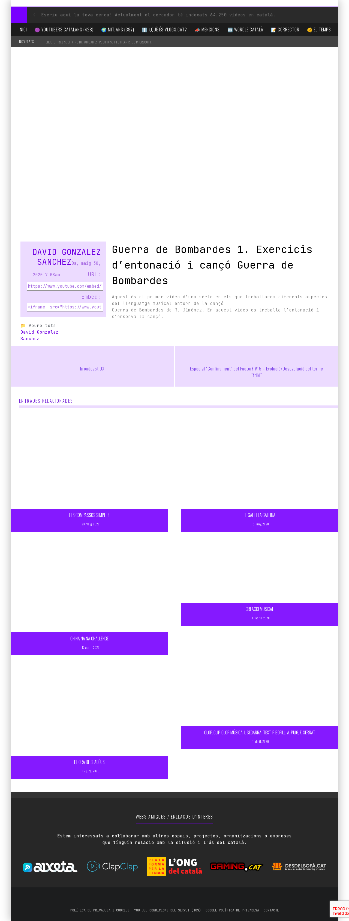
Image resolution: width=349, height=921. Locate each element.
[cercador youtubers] (19, 15)
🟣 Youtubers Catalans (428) (64, 29)
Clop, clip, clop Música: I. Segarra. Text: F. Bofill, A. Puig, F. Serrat (259, 732)
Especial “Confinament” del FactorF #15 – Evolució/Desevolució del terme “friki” (256, 371)
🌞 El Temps (319, 29)
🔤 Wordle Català (245, 29)
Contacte (271, 910)
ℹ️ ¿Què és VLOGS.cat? (164, 29)
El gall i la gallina (259, 515)
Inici (23, 29)
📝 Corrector (285, 29)
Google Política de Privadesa (232, 910)
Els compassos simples (89, 515)
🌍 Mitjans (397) (117, 29)
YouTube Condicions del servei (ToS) (167, 910)
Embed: (91, 297)
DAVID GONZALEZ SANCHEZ (66, 256)
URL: (94, 274)
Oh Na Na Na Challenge (89, 638)
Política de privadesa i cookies (100, 910)
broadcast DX (92, 368)
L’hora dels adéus (89, 762)
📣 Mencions (207, 29)
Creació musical (260, 609)
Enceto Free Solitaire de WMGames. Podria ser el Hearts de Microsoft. (99, 42)
